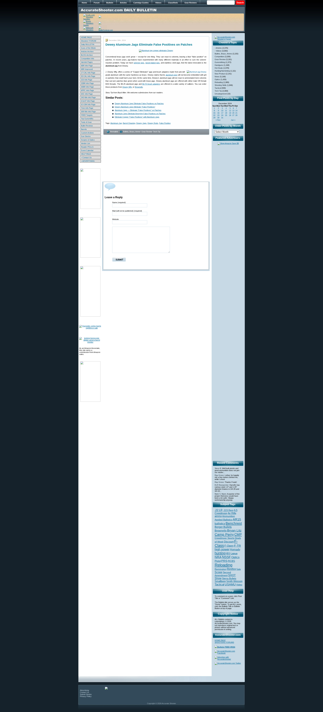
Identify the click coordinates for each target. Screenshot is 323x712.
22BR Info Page (87, 83)
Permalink (114, 132)
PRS (224, 561)
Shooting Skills (220, 85)
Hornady (235, 549)
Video (239, 584)
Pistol (218, 561)
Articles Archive (87, 51)
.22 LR (219, 510)
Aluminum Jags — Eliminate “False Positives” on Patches (138, 110)
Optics (217, 79)
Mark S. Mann (220, 494)
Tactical (218, 88)
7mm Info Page (87, 108)
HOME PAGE (86, 37)
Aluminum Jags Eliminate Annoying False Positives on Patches (140, 114)
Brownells (139, 87)
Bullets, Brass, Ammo (131, 132)
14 (236, 111)
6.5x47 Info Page (88, 101)
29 (214, 118)
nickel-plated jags (152, 63)
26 (230, 115)
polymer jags (139, 63)
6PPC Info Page (87, 90)
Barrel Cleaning (129, 123)
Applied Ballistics (223, 519)
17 (222, 113)
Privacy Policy (86, 696)
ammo (218, 516)
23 (218, 115)
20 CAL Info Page (88, 76)
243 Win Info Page (88, 97)
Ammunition (228, 516)
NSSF (226, 557)
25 (226, 115)
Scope (218, 572)
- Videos (218, 51)
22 (214, 115)
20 (233, 113)
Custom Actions (87, 133)
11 (226, 111)
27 (233, 115)
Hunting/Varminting (222, 71)
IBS (228, 553)
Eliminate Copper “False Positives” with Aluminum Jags (137, 117)
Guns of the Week (88, 48)
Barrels (84, 129)
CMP (238, 534)
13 (233, 111)
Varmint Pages (87, 62)
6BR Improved (87, 69)
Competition (219, 57)
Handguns (219, 65)
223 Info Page (86, 80)
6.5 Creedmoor (226, 512)
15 (214, 113)
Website (115, 219)
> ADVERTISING (88, 161)
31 (222, 118)
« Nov (218, 120)
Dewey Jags (141, 123)
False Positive (165, 123)
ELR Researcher (221, 485)
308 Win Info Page (88, 112)
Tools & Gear (86, 122)
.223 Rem (228, 510)
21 (236, 113)
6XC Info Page (87, 94)
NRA (218, 557)
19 (230, 113)
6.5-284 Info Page (88, 104)
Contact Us (84, 692)
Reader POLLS (87, 147)
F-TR (237, 545)
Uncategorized (221, 94)
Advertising (84, 690)
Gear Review (146, 132)
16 (218, 113)
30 (218, 118)
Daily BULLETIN (87, 44)
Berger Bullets (223, 526)
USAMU (230, 584)
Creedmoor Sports (224, 538)
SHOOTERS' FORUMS (224, 642)
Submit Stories (86, 694)
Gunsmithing (220, 62)
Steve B (218, 468)
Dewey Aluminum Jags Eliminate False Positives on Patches (139, 103)
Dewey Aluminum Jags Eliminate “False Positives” (135, 107)
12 (230, 111)
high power (222, 549)
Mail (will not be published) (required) (127, 211)
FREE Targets (87, 115)
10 (222, 111)
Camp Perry (224, 534)
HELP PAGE (86, 154)
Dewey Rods (153, 123)
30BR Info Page (87, 87)
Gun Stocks (86, 136)
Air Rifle (232, 513)
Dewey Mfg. (127, 87)
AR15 (237, 519)
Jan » (233, 120)
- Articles (218, 48)
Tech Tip (156, 132)
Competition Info (87, 59)
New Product (220, 74)
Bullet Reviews (87, 126)
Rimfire (231, 569)
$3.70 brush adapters (151, 84)
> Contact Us (86, 158)
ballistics (220, 523)
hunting (220, 553)
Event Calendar (87, 150)
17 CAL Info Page (88, 73)
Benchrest (234, 523)
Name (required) (119, 202)
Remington (220, 569)
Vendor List (85, 143)
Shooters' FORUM (88, 41)
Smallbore (220, 581)
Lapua (234, 553)
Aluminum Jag (116, 123)
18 (226, 113)
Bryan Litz (234, 530)
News (217, 77)
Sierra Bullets (229, 578)
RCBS (231, 561)
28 (236, 115)
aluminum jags (171, 75)
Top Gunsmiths (87, 119)
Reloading (219, 82)
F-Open (229, 545)
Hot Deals (219, 68)
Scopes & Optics (88, 140)
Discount (229, 541)
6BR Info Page (87, 66)
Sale (238, 569)
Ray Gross (219, 475)
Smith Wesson (234, 581)
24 (222, 115)
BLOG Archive (87, 55)
